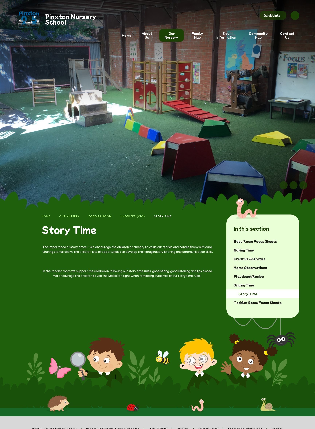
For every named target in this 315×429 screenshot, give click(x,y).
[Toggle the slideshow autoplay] (303, 185)
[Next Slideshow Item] (293, 185)
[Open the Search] (295, 15)
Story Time (162, 216)
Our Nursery (69, 216)
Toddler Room (100, 216)
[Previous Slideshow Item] (284, 185)
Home (46, 216)
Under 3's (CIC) (133, 216)
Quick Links (271, 15)
